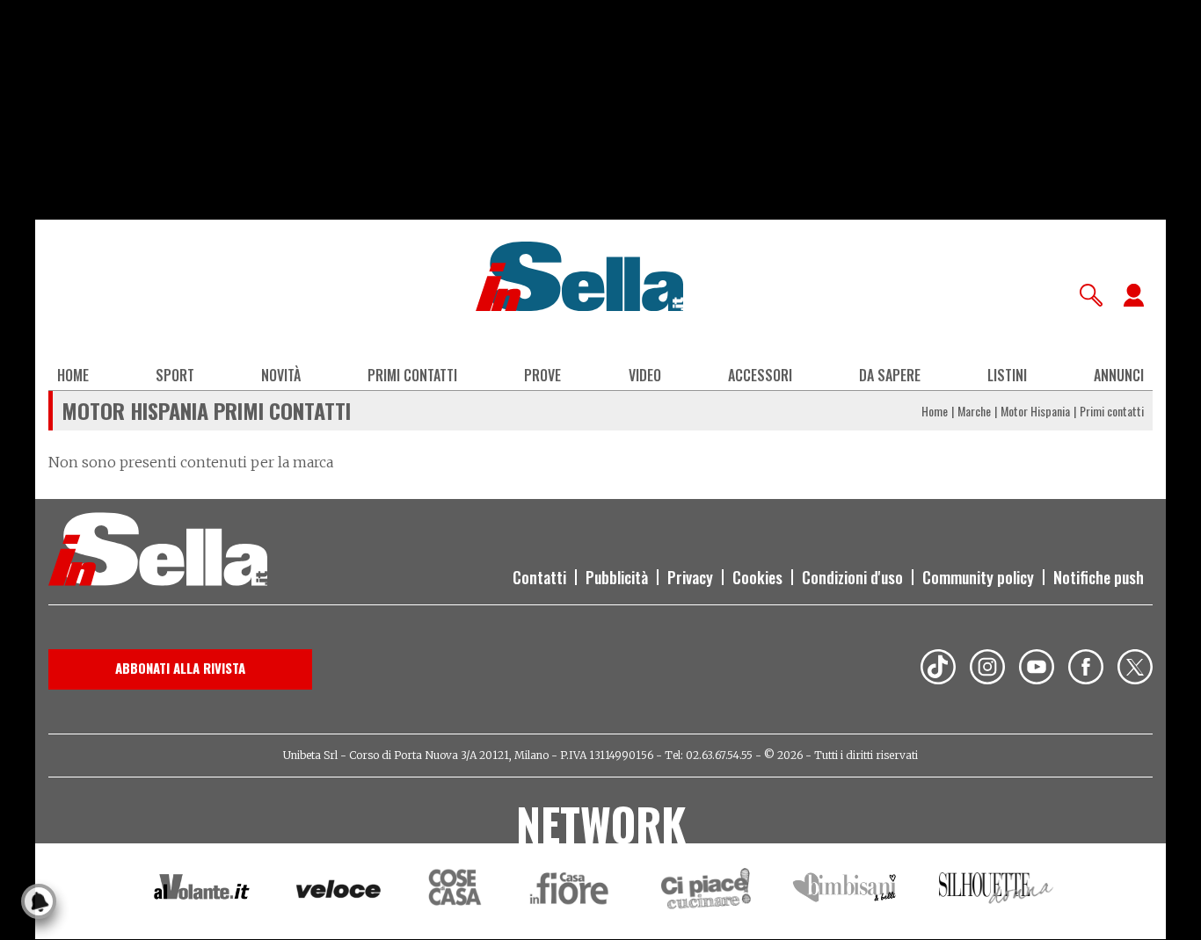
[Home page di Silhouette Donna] (996, 890)
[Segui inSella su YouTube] (1036, 669)
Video (645, 375)
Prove (542, 375)
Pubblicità (617, 577)
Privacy (690, 577)
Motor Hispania (1035, 410)
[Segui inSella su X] (1135, 669)
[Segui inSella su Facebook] (1085, 669)
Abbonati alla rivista (180, 667)
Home (73, 375)
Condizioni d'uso (852, 577)
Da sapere (890, 375)
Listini (1007, 375)
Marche (974, 410)
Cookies (757, 577)
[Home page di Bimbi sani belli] (845, 891)
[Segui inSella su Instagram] (987, 669)
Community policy (978, 577)
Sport (175, 375)
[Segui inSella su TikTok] (938, 669)
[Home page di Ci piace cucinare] (706, 891)
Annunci (1119, 375)
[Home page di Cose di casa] (452, 891)
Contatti (539, 577)
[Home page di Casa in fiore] (571, 891)
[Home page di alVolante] (202, 891)
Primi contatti (412, 375)
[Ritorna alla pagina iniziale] (157, 551)
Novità (281, 375)
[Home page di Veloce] (339, 891)
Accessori (760, 375)
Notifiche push (1098, 577)
